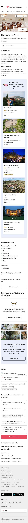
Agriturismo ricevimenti (16, 455)
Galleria (22, 29)
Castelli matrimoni (5, 461)
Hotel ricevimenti (5, 458)
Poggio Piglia (14, 443)
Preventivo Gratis (14, 437)
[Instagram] (13, 502)
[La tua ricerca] (2, 16)
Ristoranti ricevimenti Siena (18, 384)
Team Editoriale (5, 486)
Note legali (10, 471)
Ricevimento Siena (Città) (7, 386)
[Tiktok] (19, 502)
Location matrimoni (16, 461)
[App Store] (6, 495)
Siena (2, 11)
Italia (6, 510)
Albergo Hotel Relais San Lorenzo (12, 137)
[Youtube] (16, 502)
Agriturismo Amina (10, 195)
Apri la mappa (21, 374)
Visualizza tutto (14, 287)
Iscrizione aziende (5, 484)
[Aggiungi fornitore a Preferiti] (25, 16)
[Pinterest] (9, 502)
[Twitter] (6, 502)
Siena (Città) (9, 11)
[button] (14, 310)
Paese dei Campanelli (11, 165)
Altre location (14, 358)
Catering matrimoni (16, 458)
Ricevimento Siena (6, 384)
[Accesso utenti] (26, 7)
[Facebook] (2, 502)
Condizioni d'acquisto (6, 473)
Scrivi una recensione (14, 317)
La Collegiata (8, 108)
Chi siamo (14, 484)
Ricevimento (4, 453)
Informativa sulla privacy (7, 475)
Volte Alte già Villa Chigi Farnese (12, 224)
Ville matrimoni (4, 455)
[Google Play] (18, 495)
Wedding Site (20, 486)
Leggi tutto (4, 75)
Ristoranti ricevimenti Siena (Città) (9, 389)
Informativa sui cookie (6, 477)
